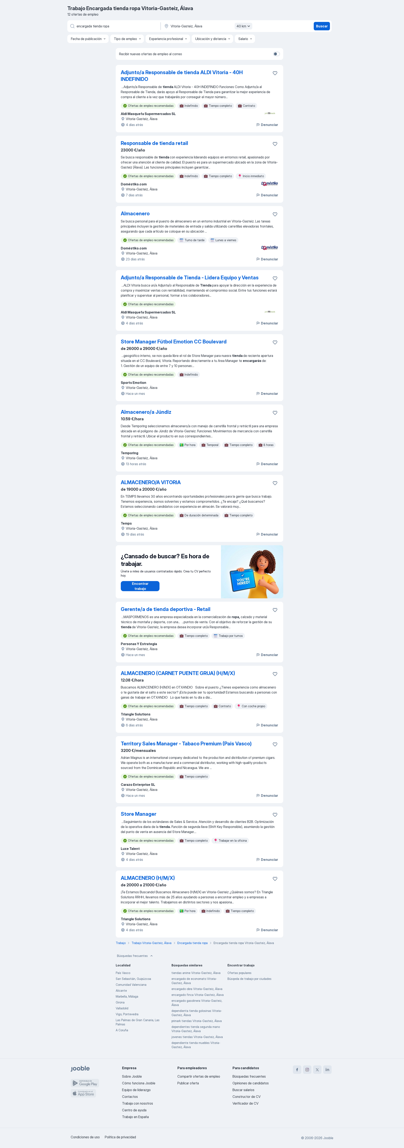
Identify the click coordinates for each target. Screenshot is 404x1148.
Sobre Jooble (132, 1076)
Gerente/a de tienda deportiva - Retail (165, 609)
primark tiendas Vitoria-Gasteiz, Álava (196, 1021)
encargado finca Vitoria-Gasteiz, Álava (197, 995)
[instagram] (307, 1069)
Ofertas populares (239, 973)
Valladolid (122, 1008)
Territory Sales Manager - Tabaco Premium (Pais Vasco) (186, 744)
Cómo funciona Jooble (138, 1083)
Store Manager (138, 814)
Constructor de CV (246, 1096)
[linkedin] (327, 1069)
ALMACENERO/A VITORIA (151, 482)
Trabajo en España (135, 1117)
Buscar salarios (243, 1090)
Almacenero (135, 213)
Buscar (322, 26)
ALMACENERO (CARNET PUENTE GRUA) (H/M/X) (178, 673)
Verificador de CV (245, 1103)
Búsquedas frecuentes (132, 956)
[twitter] (317, 1069)
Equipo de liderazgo (136, 1090)
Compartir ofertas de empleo (198, 1076)
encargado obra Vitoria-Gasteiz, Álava (196, 989)
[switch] (276, 54)
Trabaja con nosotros (137, 1103)
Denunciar (269, 125)
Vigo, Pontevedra (127, 1014)
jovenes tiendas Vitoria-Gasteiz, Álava (197, 1037)
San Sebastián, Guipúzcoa (133, 979)
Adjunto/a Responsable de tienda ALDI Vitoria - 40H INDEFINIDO (182, 75)
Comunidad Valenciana (131, 984)
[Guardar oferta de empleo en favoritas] (275, 73)
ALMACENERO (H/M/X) (148, 878)
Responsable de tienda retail (154, 143)
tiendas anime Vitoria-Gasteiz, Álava (196, 973)
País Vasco (123, 973)
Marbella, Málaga (127, 996)
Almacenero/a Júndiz (146, 412)
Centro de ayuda (134, 1110)
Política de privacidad (120, 1137)
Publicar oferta (188, 1083)
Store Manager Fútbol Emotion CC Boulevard (174, 342)
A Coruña (122, 1030)
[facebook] (297, 1069)
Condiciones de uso (85, 1137)
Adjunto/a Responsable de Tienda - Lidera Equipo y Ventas (190, 278)
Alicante (121, 990)
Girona (120, 1002)
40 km (241, 26)
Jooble (328, 1138)
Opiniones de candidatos (251, 1083)
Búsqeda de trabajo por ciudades (249, 979)
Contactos (130, 1096)
